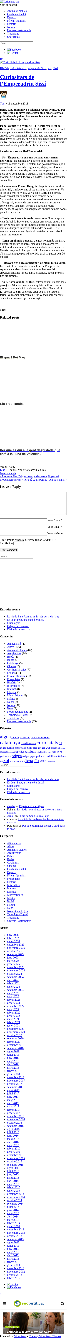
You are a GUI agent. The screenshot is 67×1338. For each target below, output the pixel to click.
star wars (20, 761)
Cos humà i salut (16, 14)
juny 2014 (13, 1210)
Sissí (55, 68)
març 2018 (13, 1067)
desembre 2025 (15, 944)
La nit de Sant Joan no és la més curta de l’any (33, 616)
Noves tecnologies (17, 711)
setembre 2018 (15, 1048)
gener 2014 (13, 1226)
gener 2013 (13, 1265)
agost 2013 (13, 1242)
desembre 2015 (15, 1155)
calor (33, 737)
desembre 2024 (15, 967)
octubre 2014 (14, 1200)
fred (35, 747)
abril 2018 (13, 1064)
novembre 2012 (16, 1271)
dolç (61, 743)
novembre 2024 (16, 970)
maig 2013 (13, 1252)
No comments (8, 473)
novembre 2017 (16, 1080)
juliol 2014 (13, 1206)
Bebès (10, 656)
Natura (11, 27)
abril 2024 (13, 980)
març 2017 (13, 1106)
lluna (32, 751)
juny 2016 (13, 1135)
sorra (12, 761)
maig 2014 (13, 1213)
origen (17, 755)
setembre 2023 (15, 989)
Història (11, 23)
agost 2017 (13, 1090)
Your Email (53, 526)
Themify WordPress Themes (45, 1336)
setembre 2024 (15, 976)
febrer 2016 (13, 1148)
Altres (10, 646)
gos (48, 747)
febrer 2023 (13, 999)
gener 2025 (13, 964)
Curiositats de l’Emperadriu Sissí (23, 80)
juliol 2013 (13, 1245)
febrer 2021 (13, 1022)
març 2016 (13, 1145)
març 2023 (13, 996)
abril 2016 (13, 1142)
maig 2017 (13, 1099)
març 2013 (13, 1258)
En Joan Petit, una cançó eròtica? (25, 619)
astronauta (25, 737)
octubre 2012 (14, 1274)
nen (49, 752)
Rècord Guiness (58, 756)
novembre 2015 (16, 1158)
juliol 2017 (13, 1093)
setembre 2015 (15, 1164)
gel (43, 747)
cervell (24, 743)
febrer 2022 (13, 1012)
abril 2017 (13, 1103)
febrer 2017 (13, 1109)
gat (39, 747)
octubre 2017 (14, 1083)
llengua (24, 751)
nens (54, 751)
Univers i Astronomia (19, 30)
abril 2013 (13, 1255)
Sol (6, 760)
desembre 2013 (15, 1229)
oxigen (26, 756)
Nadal (10, 701)
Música (11, 698)
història (55, 747)
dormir (10, 747)
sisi (49, 68)
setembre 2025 (15, 954)
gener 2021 (13, 1025)
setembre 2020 (15, 1038)
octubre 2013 (14, 1235)
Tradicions (13, 33)
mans (40, 751)
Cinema (11, 666)
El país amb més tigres (31, 806)
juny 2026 (13, 934)
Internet (11, 688)
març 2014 (13, 1219)
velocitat (51, 761)
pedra (39, 756)
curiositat (32, 744)
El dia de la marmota (18, 629)
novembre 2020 (16, 1031)
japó (17, 751)
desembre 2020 (15, 1028)
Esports (11, 17)
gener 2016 (13, 1151)
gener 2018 (13, 1074)
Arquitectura (14, 653)
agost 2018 (13, 1051)
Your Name (53, 520)
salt (1, 761)
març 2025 (13, 960)
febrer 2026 (13, 938)
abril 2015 (13, 1180)
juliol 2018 (13, 1054)
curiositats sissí (18, 68)
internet (11, 752)
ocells (8, 756)
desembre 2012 (15, 1268)
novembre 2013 (16, 1232)
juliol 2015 (13, 1171)
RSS (2, 58)
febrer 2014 (13, 1223)
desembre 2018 (15, 1044)
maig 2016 (13, 1138)
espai (17, 747)
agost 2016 (13, 1129)
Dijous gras (13, 622)
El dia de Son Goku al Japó (33, 815)
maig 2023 (13, 993)
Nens (10, 708)
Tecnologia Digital (17, 714)
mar (45, 751)
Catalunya (13, 663)
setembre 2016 (15, 1125)
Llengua (11, 692)
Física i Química (16, 20)
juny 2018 (13, 1057)
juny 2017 (13, 1096)
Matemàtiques (15, 695)
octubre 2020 (14, 1035)
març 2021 (13, 1019)
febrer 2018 (13, 1070)
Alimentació (14, 643)
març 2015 (13, 1184)
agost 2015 (13, 1167)
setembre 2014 (15, 1203)
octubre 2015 (14, 1161)
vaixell (43, 761)
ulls (36, 761)
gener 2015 (13, 1190)
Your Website (55, 533)
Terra (29, 761)
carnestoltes (42, 737)
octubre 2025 (14, 951)
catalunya (10, 742)
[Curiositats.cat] (9, 1)
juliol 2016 (13, 1132)
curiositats (47, 742)
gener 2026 (13, 941)
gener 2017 (13, 1112)
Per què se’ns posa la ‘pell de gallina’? (44, 479)
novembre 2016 (16, 1119)
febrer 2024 (13, 983)
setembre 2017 (15, 1087)
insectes (4, 751)
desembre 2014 (15, 1193)
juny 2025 (13, 957)
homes (62, 748)
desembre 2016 (15, 1116)
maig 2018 (13, 1061)
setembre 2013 (15, 1239)
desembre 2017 (15, 1077)
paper (33, 756)
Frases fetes (13, 679)
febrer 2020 (13, 1041)
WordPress (20, 1336)
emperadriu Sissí (37, 68)
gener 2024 (13, 986)
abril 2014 (13, 1216)
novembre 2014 (16, 1197)
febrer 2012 (13, 1278)
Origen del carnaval (18, 626)
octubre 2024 (14, 973)
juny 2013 (13, 1248)
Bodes (10, 659)
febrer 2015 (13, 1187)
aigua (5, 736)
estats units (26, 747)
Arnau (10, 815)
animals (15, 737)
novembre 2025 (16, 947)
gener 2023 (13, 1002)
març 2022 (13, 1009)
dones (3, 747)
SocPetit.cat (13, 36)
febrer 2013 (13, 1261)
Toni (2, 103)
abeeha (11, 806)
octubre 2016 (14, 1122)
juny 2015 (13, 1174)
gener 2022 (13, 1015)
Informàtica (13, 685)
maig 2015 (13, 1177)
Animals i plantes (17, 10)
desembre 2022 (15, 1006)
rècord (46, 756)
